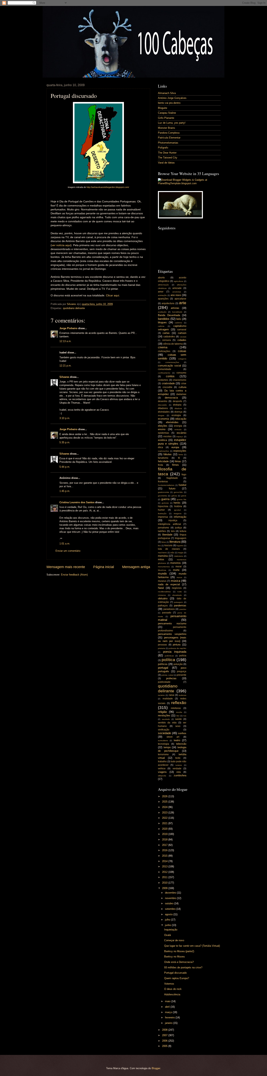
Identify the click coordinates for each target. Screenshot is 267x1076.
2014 (165, 861)
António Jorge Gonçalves (172, 98)
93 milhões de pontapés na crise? (183, 967)
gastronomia (163, 492)
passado (166, 612)
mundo (162, 573)
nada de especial (169, 584)
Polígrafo (163, 147)
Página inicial (103, 567)
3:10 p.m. (64, 418)
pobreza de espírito (177, 648)
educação (180, 418)
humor (161, 510)
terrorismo (163, 754)
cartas (166, 333)
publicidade (164, 682)
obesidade (177, 595)
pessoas (162, 644)
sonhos (182, 733)
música (175, 580)
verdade (177, 768)
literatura (174, 541)
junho (168, 925)
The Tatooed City (167, 157)
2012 (165, 871)
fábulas (167, 454)
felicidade (163, 461)
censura (166, 340)
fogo (184, 474)
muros (179, 577)
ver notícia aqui (61, 245)
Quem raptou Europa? (176, 978)
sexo (177, 726)
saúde (178, 719)
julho (168, 919)
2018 (165, 839)
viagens (162, 771)
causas (183, 337)
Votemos (169, 983)
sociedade (164, 733)
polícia (182, 655)
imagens (177, 513)
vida (178, 772)
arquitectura (168, 303)
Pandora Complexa (168, 132)
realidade (168, 698)
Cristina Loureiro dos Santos (76, 502)
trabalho (162, 761)
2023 (165, 812)
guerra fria (181, 499)
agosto (169, 914)
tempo (167, 747)
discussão (162, 405)
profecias (171, 678)
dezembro (171, 892)
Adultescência (172, 994)
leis (173, 531)
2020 (165, 828)
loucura (168, 545)
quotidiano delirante (74, 308)
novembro (171, 898)
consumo (181, 373)
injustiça (172, 520)
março (169, 1012)
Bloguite (162, 107)
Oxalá (167, 935)
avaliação (162, 312)
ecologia (176, 415)
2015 (165, 855)
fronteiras (163, 481)
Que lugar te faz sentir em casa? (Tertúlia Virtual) (192, 945)
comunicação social (169, 365)
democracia (171, 397)
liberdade (167, 534)
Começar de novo (174, 940)
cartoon (182, 333)
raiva (171, 695)
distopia (177, 405)
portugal (163, 667)
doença (178, 412)
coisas (182, 351)
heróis (177, 502)
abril (167, 1006)
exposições (179, 450)
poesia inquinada (174, 651)
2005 (165, 1046)
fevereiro (170, 1017)
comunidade (164, 369)
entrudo (178, 429)
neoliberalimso (164, 592)
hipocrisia (163, 506)
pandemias (180, 605)
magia (180, 552)
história (178, 506)
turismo (179, 765)
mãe (172, 552)
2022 (165, 817)
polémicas (169, 656)
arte (182, 302)
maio (168, 1001)
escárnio (181, 432)
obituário (163, 598)
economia (163, 418)
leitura (183, 531)
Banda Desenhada (169, 315)
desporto (177, 401)
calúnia (161, 326)
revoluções (164, 715)
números (162, 595)
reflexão (178, 702)
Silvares (64, 376)
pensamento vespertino (172, 634)
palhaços (163, 605)
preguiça (181, 671)
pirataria (161, 648)
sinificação (163, 729)
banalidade (177, 312)
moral (179, 566)
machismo (162, 552)
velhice (162, 768)
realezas (182, 695)
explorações (163, 451)
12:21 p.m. (65, 365)
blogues (162, 322)
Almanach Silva (167, 93)
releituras (176, 708)
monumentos (164, 567)
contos (170, 376)
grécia (174, 496)
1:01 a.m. (64, 543)
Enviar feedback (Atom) (74, 574)
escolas (167, 436)
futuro (172, 488)
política (168, 659)
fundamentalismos (166, 485)
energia (178, 426)
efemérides (172, 422)
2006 (165, 1040)
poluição (178, 664)
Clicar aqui (112, 295)
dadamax (181, 394)
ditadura (178, 408)
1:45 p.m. (64, 491)
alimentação (163, 285)
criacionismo (179, 380)
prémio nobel (167, 675)
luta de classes (169, 549)
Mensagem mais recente (66, 567)
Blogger (156, 1068)
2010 (165, 882)
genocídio (178, 492)
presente (181, 675)
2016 (165, 850)
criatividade (168, 383)
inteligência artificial (169, 524)
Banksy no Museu (174, 956)
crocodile (167, 387)
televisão (181, 743)
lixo (159, 545)
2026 (165, 796)
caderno (178, 323)
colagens (182, 359)
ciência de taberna (173, 344)
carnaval (181, 329)
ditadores (163, 408)
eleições (162, 425)
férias (178, 461)
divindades (164, 412)
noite (179, 592)
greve (183, 496)
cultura (182, 387)
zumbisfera (180, 775)
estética (162, 440)
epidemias (163, 433)
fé (179, 458)
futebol (182, 484)
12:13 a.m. (65, 341)
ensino (161, 429)
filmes (175, 464)
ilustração (162, 513)
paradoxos (169, 609)
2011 (165, 877)
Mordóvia (162, 570)
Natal (161, 587)
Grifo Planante (166, 117)
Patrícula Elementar (169, 137)
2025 (165, 801)
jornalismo (163, 527)
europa (175, 447)
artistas (175, 308)
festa (160, 465)
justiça (178, 527)
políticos (163, 664)
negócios (177, 588)
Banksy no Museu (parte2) (179, 951)
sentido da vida (167, 722)
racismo (161, 695)
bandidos (163, 318)
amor (160, 291)
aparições (163, 299)
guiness (165, 503)
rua (184, 716)
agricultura (178, 281)
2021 (165, 823)
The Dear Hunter (167, 152)
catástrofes (169, 336)
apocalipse (180, 299)
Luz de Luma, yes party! (171, 122)
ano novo (176, 295)
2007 (165, 1035)
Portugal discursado (175, 972)
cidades (181, 340)
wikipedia (162, 776)
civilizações (164, 351)
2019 (165, 834)
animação (162, 295)
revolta (179, 712)
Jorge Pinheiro (68, 328)
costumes (163, 380)
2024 (165, 807)
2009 (165, 888)
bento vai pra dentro (169, 102)
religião (162, 711)
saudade (166, 719)
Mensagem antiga (136, 567)
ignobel (177, 510)
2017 (165, 845)
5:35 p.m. (64, 442)
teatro (177, 740)
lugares (180, 545)
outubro (169, 903)
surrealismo (163, 740)
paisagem (178, 602)
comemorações (172, 362)
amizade (177, 288)
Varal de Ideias (166, 162)
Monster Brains (166, 127)
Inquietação (170, 929)
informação (180, 516)
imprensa (163, 517)
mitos (161, 559)
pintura (176, 644)
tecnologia (163, 744)
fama (180, 454)
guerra (165, 499)
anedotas (176, 292)
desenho (162, 401)
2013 (165, 866)
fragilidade (172, 478)
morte (176, 569)
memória (163, 555)
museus (162, 581)
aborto (161, 277)
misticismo (178, 556)
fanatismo (163, 458)
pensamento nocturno (172, 623)
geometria (162, 496)
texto (177, 758)
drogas (161, 415)
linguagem (180, 538)
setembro (170, 908)
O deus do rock (173, 989)
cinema (162, 347)
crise (183, 383)
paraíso (182, 609)
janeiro (169, 1022)
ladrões (162, 531)
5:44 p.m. (64, 466)
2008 (165, 1029)
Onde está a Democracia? (179, 962)
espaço (179, 436)
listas (163, 542)
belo (178, 318)
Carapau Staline (167, 112)
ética (160, 447)
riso (177, 716)
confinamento (164, 373)
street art (173, 737)
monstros (175, 562)
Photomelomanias (168, 142)
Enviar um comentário (68, 550)
